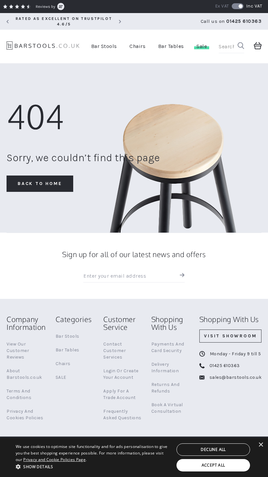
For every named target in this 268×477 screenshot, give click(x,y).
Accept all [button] (213, 465)
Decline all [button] (213, 449)
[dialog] (134, 457)
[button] (93, 466)
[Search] (241, 46)
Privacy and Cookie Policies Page (54, 459)
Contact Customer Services (114, 350)
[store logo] (43, 46)
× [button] (260, 444)
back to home (40, 183)
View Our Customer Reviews (18, 350)
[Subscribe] (180, 276)
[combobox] (231, 46)
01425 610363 (243, 21)
